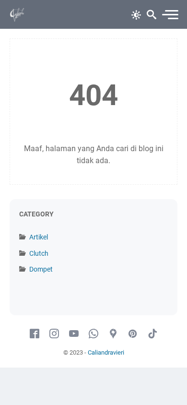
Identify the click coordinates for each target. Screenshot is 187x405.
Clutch (38, 253)
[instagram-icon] (54, 334)
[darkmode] (136, 14)
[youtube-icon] (74, 334)
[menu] (169, 14)
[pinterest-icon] (133, 334)
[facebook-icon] (34, 334)
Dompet (41, 269)
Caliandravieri (106, 352)
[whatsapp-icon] (93, 334)
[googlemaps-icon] (113, 334)
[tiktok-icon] (152, 334)
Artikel (38, 237)
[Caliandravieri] (17, 14)
